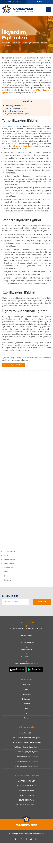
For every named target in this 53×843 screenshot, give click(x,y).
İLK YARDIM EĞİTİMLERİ (26, 781)
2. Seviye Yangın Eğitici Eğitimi (26, 756)
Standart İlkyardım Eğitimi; (15, 108)
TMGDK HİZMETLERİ (27, 795)
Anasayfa (6, 43)
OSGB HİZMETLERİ (26, 790)
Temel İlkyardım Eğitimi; (13, 106)
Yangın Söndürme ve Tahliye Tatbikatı (26, 742)
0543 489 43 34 (27, 657)
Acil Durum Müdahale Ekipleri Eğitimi (26, 738)
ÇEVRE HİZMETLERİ (26, 800)
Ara (40, 2)
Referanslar (9, 563)
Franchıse (8, 568)
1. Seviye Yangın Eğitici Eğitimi (26, 752)
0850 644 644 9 (26, 636)
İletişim (7, 580)
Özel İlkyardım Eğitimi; (13, 111)
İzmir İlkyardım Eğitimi (12, 126)
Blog (6, 572)
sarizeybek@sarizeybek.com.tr (26, 663)
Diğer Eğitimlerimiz (30, 43)
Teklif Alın (13, 2)
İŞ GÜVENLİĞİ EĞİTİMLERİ (26, 786)
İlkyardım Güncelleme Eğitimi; (16, 114)
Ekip (6, 555)
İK (5, 576)
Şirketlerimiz (10, 551)
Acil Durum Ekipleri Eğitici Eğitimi (26, 747)
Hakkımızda (9, 559)
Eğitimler (16, 43)
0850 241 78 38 (26, 649)
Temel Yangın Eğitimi (26, 733)
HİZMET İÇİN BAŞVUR (13, 365)
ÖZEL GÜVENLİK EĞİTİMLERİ (26, 805)
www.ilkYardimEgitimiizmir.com (37, 357)
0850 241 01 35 (24, 643)
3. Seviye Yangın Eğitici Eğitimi (26, 761)
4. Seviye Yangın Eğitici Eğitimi (26, 766)
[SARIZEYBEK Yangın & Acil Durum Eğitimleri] (26, 10)
